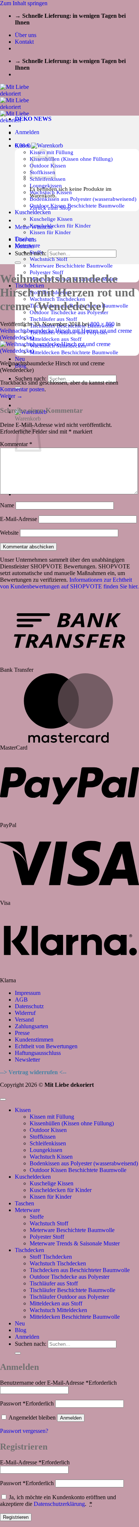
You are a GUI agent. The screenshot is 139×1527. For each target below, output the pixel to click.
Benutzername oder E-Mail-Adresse (58, 1383)
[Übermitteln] (18, 263)
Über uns (25, 35)
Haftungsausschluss (38, 1053)
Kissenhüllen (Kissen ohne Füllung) (71, 159)
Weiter (11, 396)
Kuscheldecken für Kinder (60, 225)
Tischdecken (29, 1250)
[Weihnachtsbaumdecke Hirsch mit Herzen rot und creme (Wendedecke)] (69, 351)
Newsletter (27, 1059)
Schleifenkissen (48, 1143)
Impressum (27, 993)
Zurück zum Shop (50, 208)
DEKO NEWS (33, 119)
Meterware (27, 1210)
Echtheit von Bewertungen (46, 1046)
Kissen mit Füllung (52, 1116)
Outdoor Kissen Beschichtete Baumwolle (77, 205)
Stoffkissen (43, 1136)
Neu (20, 359)
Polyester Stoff (47, 1237)
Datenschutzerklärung (59, 1504)
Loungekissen (46, 1150)
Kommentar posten (22, 389)
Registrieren (16, 1517)
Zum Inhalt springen (23, 3)
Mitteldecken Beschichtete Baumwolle (75, 1317)
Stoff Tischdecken (51, 1257)
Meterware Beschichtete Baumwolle (71, 265)
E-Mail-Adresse (18, 519)
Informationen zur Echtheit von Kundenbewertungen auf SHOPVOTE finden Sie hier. (69, 583)
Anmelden (71, 1418)
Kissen (23, 1110)
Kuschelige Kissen (51, 219)
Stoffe (37, 1217)
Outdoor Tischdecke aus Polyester (69, 1277)
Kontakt (24, 42)
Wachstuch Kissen (51, 1156)
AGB (21, 999)
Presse (22, 1033)
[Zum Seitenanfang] (3, 1099)
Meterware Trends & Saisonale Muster (75, 1243)
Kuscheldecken (33, 212)
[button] (27, 132)
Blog (20, 1330)
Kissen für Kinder (50, 232)
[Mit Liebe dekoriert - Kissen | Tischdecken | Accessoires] (21, 106)
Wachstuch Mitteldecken (58, 1310)
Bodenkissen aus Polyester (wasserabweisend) (83, 199)
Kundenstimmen (34, 1039)
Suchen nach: (30, 378)
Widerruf (25, 1013)
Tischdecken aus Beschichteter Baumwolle (80, 1270)
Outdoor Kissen (48, 1130)
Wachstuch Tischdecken (58, 1263)
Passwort (27, 1403)
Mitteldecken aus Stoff (56, 339)
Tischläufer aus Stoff (53, 319)
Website (9, 533)
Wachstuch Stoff (48, 259)
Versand (24, 1019)
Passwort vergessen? (24, 1431)
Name (7, 505)
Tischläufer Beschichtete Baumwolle (72, 1290)
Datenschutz (29, 1006)
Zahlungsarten (31, 1026)
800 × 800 (102, 324)
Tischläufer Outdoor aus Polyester (69, 1297)
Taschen (24, 1203)
